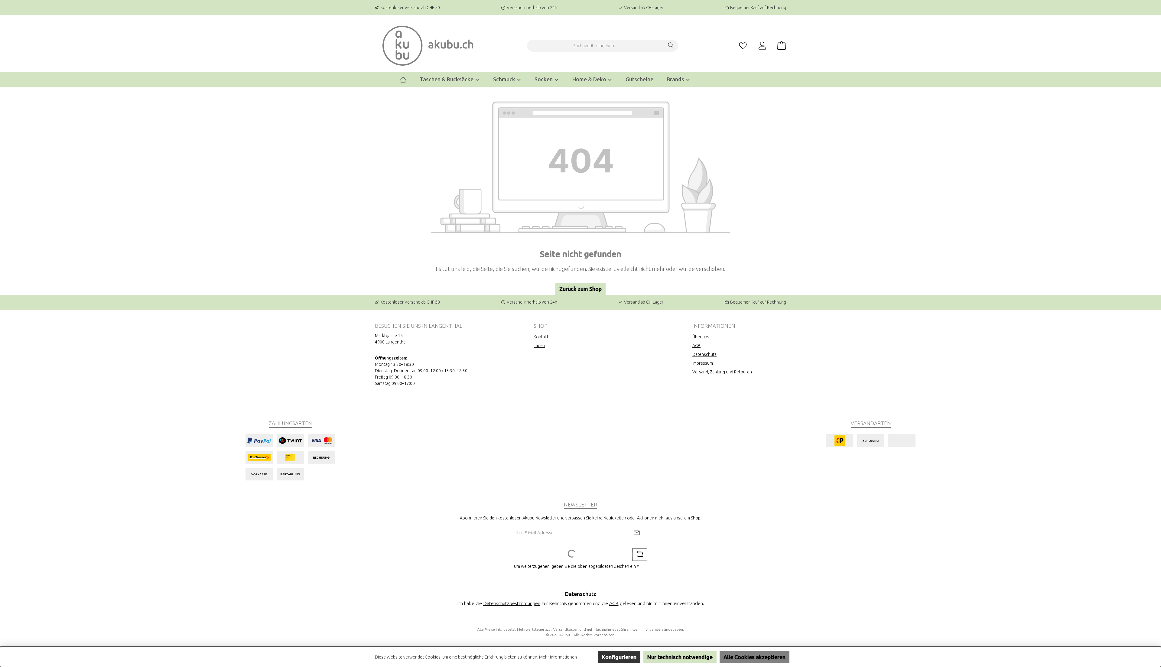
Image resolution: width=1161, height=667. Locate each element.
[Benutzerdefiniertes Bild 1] (290, 457)
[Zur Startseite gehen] (427, 46)
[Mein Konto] (762, 46)
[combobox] (595, 46)
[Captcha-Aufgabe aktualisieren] (640, 554)
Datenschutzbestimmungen (511, 603)
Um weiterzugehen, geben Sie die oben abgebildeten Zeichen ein (576, 566)
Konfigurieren (619, 657)
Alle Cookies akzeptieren (754, 657)
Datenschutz (704, 354)
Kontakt (541, 336)
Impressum (702, 363)
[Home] (403, 79)
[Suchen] (671, 46)
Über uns (700, 336)
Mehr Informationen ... (559, 657)
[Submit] (636, 533)
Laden (539, 345)
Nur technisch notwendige (680, 657)
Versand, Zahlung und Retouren (722, 371)
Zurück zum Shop (580, 289)
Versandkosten (565, 629)
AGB (696, 345)
